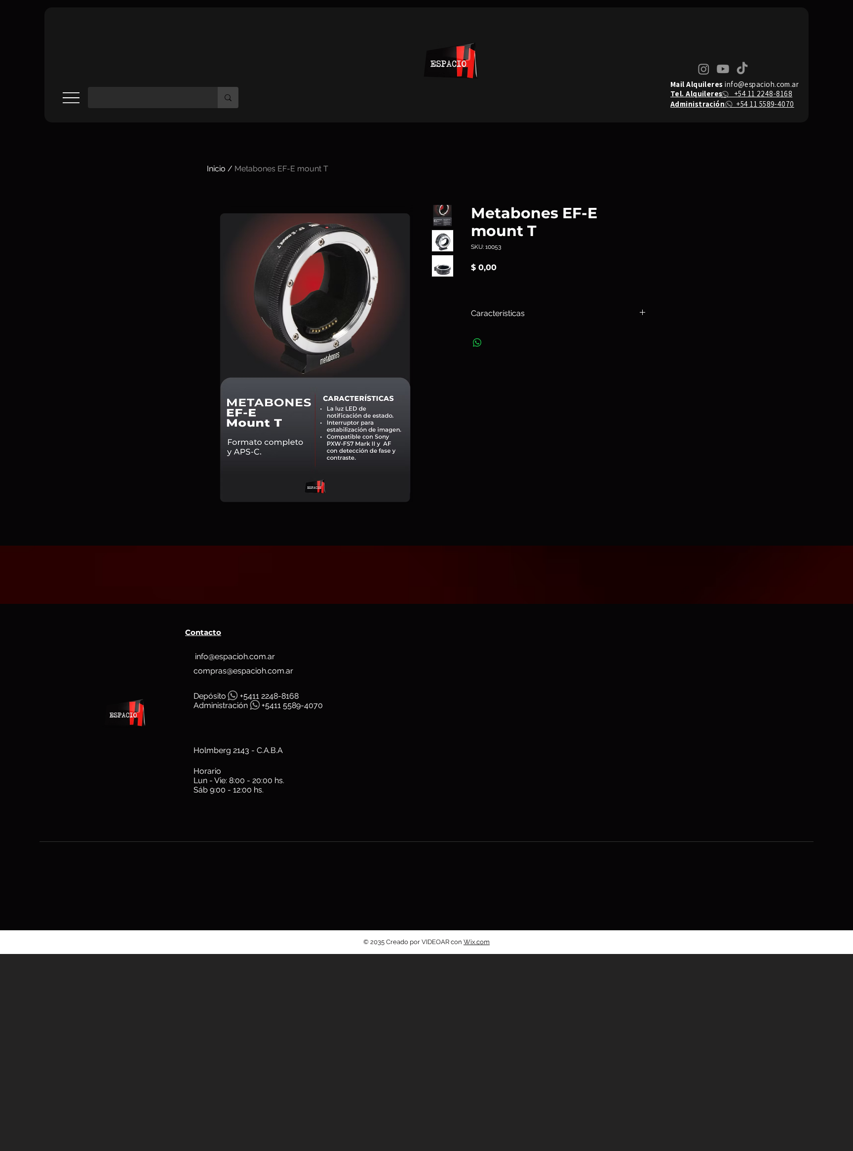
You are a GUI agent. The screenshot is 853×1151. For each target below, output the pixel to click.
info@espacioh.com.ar (762, 84)
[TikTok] (742, 69)
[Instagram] (704, 69)
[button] (71, 97)
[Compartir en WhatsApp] (477, 343)
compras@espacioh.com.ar (243, 670)
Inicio (216, 168)
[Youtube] (723, 69)
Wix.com (477, 942)
